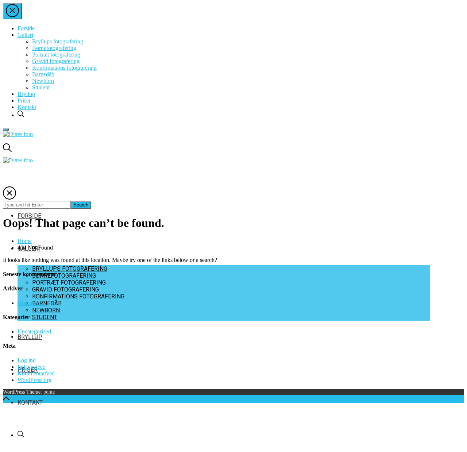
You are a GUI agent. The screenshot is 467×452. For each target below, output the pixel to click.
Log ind (27, 360)
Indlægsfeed (32, 367)
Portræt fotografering (56, 54)
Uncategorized (34, 331)
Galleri (25, 35)
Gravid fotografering (56, 61)
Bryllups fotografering (57, 41)
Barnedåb (43, 74)
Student (41, 87)
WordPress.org (34, 380)
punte (49, 392)
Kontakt (27, 107)
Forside (26, 28)
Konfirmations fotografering (64, 68)
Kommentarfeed (36, 373)
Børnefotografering (54, 48)
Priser (24, 100)
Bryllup (26, 94)
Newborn (43, 81)
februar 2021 (32, 303)
